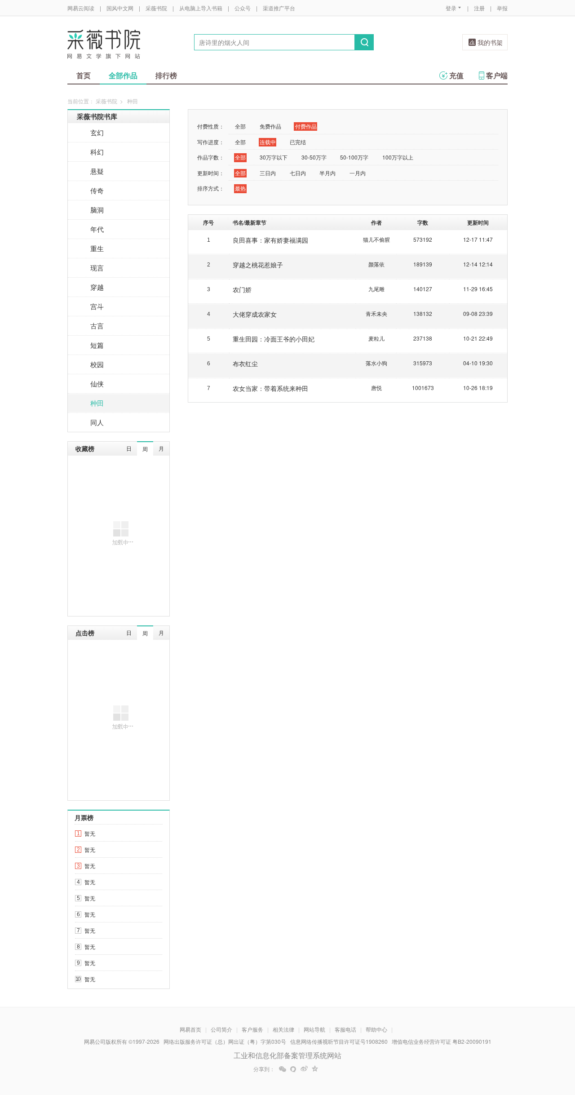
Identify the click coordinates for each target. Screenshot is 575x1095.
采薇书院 (156, 8)
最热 (240, 188)
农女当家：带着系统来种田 (270, 388)
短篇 (97, 345)
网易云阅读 (80, 8)
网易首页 (190, 1029)
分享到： (264, 1069)
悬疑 (97, 171)
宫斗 (97, 306)
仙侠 (97, 383)
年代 (97, 229)
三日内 (268, 173)
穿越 (97, 287)
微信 (282, 1069)
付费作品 (306, 126)
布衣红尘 (245, 363)
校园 (97, 364)
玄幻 (97, 132)
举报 (502, 8)
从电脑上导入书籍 (200, 8)
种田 (97, 403)
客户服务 (252, 1029)
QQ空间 (314, 1069)
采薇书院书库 (97, 116)
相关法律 (283, 1029)
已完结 (298, 142)
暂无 (89, 833)
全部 (240, 126)
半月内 (327, 173)
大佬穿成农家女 (255, 314)
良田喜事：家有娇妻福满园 (270, 239)
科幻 (97, 151)
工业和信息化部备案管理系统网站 (287, 1055)
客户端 (497, 75)
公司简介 (221, 1029)
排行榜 (166, 75)
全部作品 (123, 75)
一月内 (357, 173)
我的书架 (490, 42)
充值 (456, 75)
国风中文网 (119, 8)
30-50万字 (314, 157)
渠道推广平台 (279, 8)
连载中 (268, 142)
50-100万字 (354, 157)
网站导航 (314, 1029)
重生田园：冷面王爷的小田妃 (273, 338)
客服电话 (345, 1029)
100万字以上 (397, 157)
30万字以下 (274, 157)
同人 (97, 422)
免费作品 (270, 126)
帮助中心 (376, 1029)
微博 (304, 1069)
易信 (293, 1069)
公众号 (242, 8)
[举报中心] (532, 1042)
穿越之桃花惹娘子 (258, 264)
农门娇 (242, 289)
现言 (97, 267)
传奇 (97, 190)
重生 (97, 248)
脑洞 (97, 209)
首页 (83, 75)
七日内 (298, 173)
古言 (97, 325)
